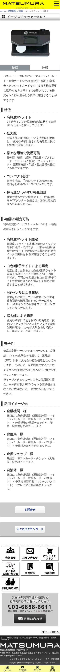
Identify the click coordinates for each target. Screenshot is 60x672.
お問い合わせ (5, 639)
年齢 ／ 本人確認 (23, 638)
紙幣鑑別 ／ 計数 (15, 11)
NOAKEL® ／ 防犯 (36, 638)
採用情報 (46, 638)
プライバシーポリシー (33, 659)
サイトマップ (16, 659)
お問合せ (30, 509)
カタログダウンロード (30, 529)
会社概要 (53, 638)
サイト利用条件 (52, 659)
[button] (56, 3)
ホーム (3, 11)
